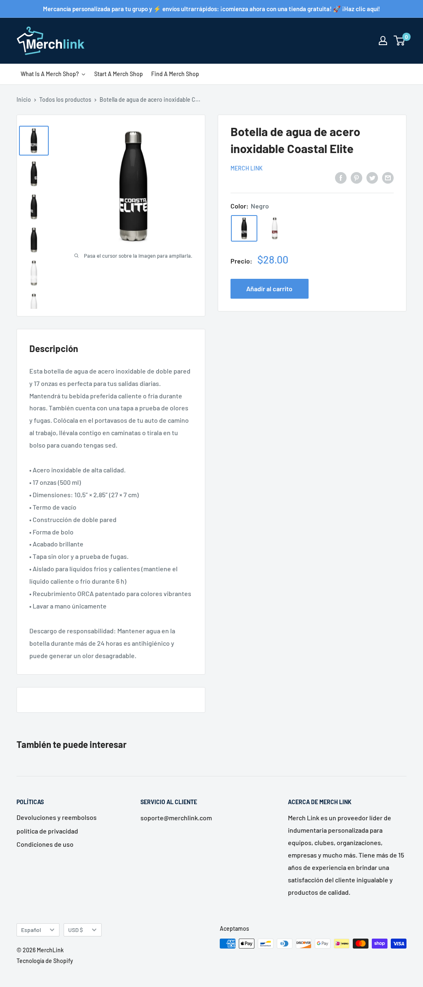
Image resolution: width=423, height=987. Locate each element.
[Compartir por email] (388, 177)
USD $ (75, 929)
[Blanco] (274, 228)
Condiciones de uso (45, 844)
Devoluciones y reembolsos (57, 817)
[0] (399, 41)
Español (31, 929)
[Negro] (244, 228)
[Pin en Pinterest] (356, 177)
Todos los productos (65, 99)
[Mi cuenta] (383, 40)
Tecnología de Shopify (45, 960)
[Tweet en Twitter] (372, 177)
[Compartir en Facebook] (341, 177)
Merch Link (247, 168)
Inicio (24, 99)
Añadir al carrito (269, 288)
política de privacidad (47, 831)
